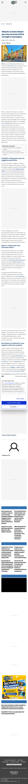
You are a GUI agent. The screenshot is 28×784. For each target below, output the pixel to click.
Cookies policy (5, 761)
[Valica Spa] (14, 773)
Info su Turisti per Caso (10, 760)
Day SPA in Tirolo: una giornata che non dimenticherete (12, 712)
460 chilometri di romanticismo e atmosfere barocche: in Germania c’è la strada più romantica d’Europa (20, 532)
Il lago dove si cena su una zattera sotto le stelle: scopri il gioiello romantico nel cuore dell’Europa (20, 552)
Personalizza (13, 406)
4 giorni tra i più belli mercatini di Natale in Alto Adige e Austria (7, 529)
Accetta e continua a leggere (14, 402)
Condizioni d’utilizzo (14, 761)
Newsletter (23, 761)
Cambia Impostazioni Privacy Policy (14, 764)
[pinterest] (6, 42)
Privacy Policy (20, 760)
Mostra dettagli (20, 398)
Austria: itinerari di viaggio (9, 435)
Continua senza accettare (20, 376)
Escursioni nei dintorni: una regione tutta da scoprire (13, 153)
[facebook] (2, 42)
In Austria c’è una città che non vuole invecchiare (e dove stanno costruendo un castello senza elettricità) (7, 552)
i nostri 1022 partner (9, 383)
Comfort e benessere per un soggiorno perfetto (12, 148)
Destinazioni (9, 24)
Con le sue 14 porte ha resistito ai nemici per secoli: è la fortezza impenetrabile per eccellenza (20, 566)
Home (2, 24)
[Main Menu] (2, 2)
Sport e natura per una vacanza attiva (12, 151)
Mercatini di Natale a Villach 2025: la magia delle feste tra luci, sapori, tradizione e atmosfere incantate (13, 706)
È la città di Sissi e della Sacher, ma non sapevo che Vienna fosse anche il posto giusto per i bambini (20, 516)
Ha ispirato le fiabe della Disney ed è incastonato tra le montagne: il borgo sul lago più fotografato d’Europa (7, 566)
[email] (7, 42)
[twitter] (4, 42)
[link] (9, 42)
